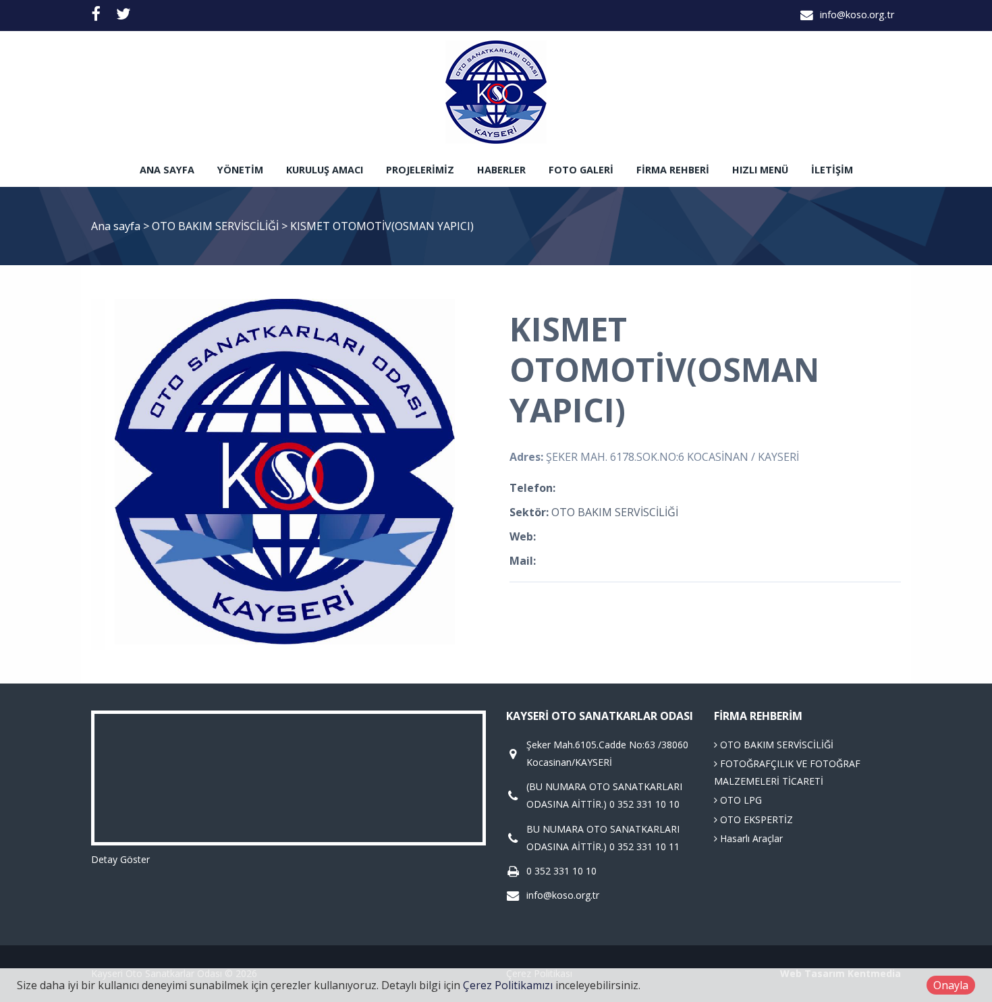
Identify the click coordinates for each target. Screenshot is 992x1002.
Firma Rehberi (672, 169)
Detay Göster (120, 859)
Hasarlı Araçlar (750, 838)
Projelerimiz (420, 169)
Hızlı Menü (760, 169)
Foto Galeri (581, 169)
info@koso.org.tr (857, 14)
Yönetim (240, 169)
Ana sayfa (167, 169)
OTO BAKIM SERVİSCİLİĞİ (216, 226)
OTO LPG (739, 800)
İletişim (832, 169)
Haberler (501, 169)
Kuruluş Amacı (324, 169)
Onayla (950, 985)
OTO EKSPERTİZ (755, 819)
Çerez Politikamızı (508, 985)
